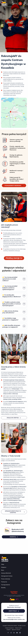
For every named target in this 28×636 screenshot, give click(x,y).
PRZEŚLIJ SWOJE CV (14, 258)
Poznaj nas (4, 582)
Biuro (2, 570)
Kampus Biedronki (6, 573)
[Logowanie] (20, 3)
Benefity (3, 587)
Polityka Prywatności (9, 627)
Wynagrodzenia (5, 584)
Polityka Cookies (18, 627)
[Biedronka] (12, 599)
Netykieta (9, 629)
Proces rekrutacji (5, 579)
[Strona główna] (4, 559)
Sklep (2, 564)
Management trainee (6, 576)
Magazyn (3, 567)
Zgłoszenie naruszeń (16, 629)
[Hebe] (17, 599)
